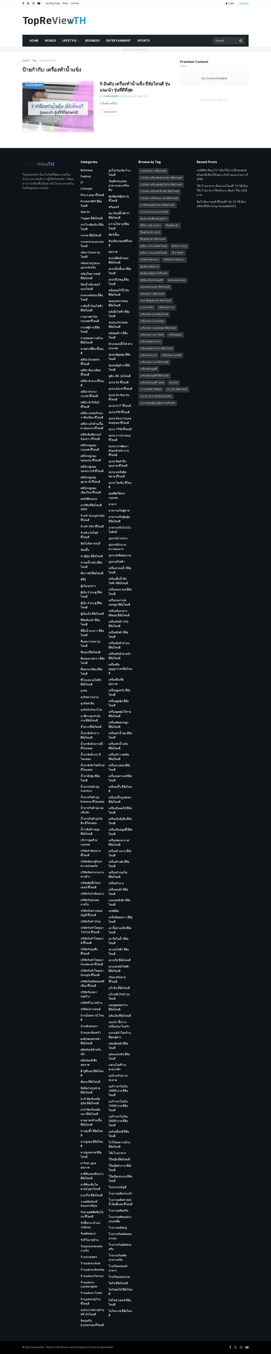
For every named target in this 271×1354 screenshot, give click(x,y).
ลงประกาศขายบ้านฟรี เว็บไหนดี (92, 1312)
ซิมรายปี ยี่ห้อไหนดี (92, 573)
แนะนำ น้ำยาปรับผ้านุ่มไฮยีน (156, 396)
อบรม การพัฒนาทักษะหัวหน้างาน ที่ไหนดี (119, 450)
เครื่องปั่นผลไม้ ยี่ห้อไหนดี (120, 810)
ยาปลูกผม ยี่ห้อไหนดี (92, 1144)
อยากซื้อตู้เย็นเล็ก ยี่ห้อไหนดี (155, 300)
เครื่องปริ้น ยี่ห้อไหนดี (120, 789)
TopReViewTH (111, 96)
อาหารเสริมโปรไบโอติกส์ (120, 530)
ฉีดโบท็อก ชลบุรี (90, 543)
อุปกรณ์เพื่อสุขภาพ (120, 555)
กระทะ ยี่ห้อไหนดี (91, 235)
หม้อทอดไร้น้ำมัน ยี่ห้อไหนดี (119, 292)
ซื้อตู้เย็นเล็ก (172, 225)
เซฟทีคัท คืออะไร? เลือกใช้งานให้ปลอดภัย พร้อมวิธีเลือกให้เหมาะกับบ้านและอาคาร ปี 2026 (222, 174)
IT (82, 183)
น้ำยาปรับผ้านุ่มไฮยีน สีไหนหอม (92, 821)
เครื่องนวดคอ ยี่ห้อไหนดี (119, 767)
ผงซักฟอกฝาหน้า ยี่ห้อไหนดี (91, 1041)
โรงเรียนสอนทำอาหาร (118, 1268)
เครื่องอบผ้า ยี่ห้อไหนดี (118, 892)
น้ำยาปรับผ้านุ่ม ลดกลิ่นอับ (92, 810)
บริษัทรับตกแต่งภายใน (90, 902)
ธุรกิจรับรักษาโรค (91, 710)
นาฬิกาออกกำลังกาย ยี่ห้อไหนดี (90, 718)
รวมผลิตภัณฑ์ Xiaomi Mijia (89, 1204)
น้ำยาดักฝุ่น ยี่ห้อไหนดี (90, 778)
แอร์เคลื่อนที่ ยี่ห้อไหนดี (119, 1134)
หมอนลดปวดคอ (176, 280)
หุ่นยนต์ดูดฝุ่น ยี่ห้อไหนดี (119, 357)
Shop (65, 3)
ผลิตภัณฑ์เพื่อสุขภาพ (89, 1062)
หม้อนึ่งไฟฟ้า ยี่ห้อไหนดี (119, 314)
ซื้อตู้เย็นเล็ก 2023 (150, 232)
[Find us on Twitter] (28, 3)
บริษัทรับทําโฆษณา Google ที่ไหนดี (92, 973)
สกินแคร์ (114, 207)
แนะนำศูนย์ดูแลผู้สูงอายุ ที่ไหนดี (157, 403)
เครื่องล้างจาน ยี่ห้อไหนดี (120, 853)
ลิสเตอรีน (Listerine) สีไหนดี (92, 1323)
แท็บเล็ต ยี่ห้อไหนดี (120, 1016)
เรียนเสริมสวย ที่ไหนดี (117, 979)
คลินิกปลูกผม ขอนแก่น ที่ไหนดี (91, 458)
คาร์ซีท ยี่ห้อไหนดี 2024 (91, 507)
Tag (34, 60)
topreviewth (37, 1347)
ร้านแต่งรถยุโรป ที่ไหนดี (90, 1301)
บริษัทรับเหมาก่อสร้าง (89, 994)
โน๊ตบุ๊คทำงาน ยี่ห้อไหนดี (120, 1168)
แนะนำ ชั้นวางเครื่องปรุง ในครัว (119, 1024)
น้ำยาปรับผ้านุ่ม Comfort (90, 789)
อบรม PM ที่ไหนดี (119, 412)
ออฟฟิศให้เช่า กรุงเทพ (117, 495)
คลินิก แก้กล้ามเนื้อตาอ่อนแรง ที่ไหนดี (92, 426)
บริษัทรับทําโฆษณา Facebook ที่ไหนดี (92, 962)
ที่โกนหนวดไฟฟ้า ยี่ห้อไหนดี (91, 682)
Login (231, 3)
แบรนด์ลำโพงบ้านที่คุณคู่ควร (120, 1035)
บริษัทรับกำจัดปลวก (92, 894)
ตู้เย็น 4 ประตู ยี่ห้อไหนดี (91, 605)
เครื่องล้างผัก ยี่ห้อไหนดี (119, 864)
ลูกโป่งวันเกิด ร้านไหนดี (119, 172)
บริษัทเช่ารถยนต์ (91, 1009)
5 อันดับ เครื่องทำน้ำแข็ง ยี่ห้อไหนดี (159, 191)
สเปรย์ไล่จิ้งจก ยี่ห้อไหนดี (120, 271)
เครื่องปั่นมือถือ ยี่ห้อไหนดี (120, 821)
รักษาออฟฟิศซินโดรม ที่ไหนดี (92, 1214)
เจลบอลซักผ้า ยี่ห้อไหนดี (119, 902)
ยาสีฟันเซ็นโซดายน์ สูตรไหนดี (90, 1187)
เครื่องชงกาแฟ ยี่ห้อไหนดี (120, 592)
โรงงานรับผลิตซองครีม (120, 1247)
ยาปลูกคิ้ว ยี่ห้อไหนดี (92, 1133)
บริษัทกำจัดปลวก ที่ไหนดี (91, 853)
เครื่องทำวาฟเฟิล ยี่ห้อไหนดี (119, 757)
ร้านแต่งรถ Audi (90, 1263)
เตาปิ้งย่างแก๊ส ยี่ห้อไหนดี (120, 930)
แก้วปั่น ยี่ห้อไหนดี (119, 988)
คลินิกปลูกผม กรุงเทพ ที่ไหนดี (90, 447)
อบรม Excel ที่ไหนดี (120, 389)
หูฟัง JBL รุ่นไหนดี (120, 376)
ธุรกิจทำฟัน (87, 703)
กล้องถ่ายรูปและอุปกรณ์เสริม (90, 265)
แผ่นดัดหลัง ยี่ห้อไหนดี (118, 1045)
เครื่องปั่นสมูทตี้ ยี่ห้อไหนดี (120, 832)
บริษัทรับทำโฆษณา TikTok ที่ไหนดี (92, 930)
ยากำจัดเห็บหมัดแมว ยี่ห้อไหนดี (90, 1112)
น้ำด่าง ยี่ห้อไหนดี (91, 727)
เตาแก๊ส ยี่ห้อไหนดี (120, 960)
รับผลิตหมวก (88, 1234)
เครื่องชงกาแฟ (166, 307)
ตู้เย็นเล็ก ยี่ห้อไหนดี (92, 614)
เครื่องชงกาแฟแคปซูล (152, 321)
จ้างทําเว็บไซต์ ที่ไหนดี (89, 535)
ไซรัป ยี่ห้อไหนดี (118, 1283)
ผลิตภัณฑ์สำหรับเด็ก (91, 1052)
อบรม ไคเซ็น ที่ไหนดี (120, 485)
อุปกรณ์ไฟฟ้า (117, 562)
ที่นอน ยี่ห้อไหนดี (90, 652)
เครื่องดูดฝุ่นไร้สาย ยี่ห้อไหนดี (120, 714)
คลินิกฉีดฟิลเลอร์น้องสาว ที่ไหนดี (91, 437)
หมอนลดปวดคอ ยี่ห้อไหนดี (118, 303)
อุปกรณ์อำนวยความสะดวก (117, 547)
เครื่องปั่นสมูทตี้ (148, 369)
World (50, 40)
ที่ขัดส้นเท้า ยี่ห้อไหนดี (90, 622)
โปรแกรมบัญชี (117, 1187)
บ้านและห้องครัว (34, 85)
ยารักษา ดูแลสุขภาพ (88, 1165)
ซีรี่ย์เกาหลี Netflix (150, 225)
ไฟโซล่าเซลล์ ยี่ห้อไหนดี (120, 1302)
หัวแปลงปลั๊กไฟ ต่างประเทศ (121, 346)
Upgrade (244, 3)
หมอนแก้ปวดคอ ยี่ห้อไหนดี (118, 324)
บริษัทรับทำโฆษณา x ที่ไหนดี (92, 941)
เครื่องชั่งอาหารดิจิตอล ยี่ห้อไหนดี (119, 613)
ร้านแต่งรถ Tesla (91, 1293)
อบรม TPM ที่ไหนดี (120, 429)
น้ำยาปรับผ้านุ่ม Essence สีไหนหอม (92, 799)
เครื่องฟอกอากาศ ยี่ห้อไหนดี (119, 842)
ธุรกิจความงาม (90, 697)
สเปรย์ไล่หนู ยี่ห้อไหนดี (119, 282)
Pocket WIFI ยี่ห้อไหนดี (91, 203)
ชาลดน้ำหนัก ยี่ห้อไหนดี (91, 565)
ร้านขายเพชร (89, 1257)
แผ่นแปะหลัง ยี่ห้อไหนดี (119, 1056)
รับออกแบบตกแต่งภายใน (91, 1248)
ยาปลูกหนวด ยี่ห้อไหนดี (91, 1154)
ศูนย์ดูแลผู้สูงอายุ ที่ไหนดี (119, 198)
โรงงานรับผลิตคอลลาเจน (120, 1236)
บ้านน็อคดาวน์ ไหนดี (92, 1018)
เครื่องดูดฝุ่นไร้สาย (150, 341)
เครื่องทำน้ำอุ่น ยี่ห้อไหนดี (120, 735)
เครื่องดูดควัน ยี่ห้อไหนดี (119, 692)
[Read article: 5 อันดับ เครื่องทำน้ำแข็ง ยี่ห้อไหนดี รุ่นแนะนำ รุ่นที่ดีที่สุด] (58, 106)
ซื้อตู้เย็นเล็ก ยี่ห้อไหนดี (152, 239)
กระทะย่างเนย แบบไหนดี (92, 244)
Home (34, 40)
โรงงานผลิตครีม (118, 1211)
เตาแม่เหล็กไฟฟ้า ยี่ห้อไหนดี (119, 969)
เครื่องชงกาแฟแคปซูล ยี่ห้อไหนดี (119, 602)
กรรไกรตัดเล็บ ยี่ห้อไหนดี (92, 227)
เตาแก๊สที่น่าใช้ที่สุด (150, 389)
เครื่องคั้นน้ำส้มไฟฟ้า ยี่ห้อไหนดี (118, 581)
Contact (74, 3)
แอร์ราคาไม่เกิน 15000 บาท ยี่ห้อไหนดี (118, 1105)
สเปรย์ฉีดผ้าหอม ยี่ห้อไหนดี (118, 260)
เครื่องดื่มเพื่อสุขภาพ (116, 682)
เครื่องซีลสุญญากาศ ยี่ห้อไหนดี (120, 669)
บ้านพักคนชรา (89, 1026)
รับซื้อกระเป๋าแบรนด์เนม (90, 1225)
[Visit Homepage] (54, 21)
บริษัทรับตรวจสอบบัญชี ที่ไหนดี (92, 913)
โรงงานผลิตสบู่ (118, 1228)
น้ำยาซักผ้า (178, 253)
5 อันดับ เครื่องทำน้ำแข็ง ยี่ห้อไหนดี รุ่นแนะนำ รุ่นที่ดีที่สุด (135, 87)
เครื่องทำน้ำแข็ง (47, 60)
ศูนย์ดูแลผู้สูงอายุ (149, 266)
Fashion (86, 176)
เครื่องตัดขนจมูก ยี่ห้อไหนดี (118, 724)
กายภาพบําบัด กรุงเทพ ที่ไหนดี (90, 319)
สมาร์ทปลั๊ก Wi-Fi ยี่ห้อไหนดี (119, 215)
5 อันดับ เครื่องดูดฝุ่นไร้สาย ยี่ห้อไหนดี (161, 184)
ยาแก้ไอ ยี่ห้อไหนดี (92, 1195)
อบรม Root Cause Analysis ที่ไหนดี (120, 420)
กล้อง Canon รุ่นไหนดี (90, 254)
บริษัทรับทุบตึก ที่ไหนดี (89, 951)
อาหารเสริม (146, 307)
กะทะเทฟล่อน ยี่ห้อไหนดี (92, 297)
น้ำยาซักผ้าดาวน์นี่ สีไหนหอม (92, 746)
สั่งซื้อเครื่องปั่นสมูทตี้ (151, 280)
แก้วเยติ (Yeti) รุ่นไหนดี (119, 996)
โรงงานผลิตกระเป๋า (120, 1193)
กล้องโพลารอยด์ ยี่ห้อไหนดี (90, 276)
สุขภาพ (113, 252)
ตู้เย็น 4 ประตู (179, 246)
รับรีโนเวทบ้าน (90, 1240)
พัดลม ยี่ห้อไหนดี (90, 1082)
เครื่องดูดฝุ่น (175, 335)
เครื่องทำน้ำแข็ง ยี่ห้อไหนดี (118, 746)
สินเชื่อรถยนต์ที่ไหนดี (120, 243)
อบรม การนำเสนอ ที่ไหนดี (120, 438)
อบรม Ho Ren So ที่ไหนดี (119, 397)
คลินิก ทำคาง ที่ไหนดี (92, 383)
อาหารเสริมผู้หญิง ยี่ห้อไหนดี (119, 519)
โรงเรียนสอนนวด (119, 1277)
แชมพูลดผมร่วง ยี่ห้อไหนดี (118, 1007)
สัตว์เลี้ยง (114, 235)
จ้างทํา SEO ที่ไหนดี (92, 526)
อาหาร (113, 504)
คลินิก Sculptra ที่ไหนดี (90, 362)
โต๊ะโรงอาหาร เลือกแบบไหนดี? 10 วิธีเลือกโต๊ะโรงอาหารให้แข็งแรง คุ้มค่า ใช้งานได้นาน (222, 190)
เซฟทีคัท (114, 911)
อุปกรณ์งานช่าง (118, 538)
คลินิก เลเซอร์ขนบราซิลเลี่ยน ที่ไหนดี (92, 415)
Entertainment (118, 40)
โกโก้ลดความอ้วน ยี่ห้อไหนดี (119, 1144)
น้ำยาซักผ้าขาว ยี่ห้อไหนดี (90, 735)
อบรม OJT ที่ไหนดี (120, 406)
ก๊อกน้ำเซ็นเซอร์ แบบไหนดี (90, 287)
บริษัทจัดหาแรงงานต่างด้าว (92, 874)
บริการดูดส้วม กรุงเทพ (89, 842)
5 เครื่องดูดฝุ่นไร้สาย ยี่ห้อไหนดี (157, 205)
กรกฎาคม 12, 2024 (132, 96)
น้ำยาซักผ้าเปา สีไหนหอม (91, 757)
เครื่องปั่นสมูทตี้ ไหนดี (152, 382)
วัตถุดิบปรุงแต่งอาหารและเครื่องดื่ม (119, 185)
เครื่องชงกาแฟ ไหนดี (151, 335)
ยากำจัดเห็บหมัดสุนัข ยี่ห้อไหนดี (90, 1101)
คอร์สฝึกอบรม (89, 499)
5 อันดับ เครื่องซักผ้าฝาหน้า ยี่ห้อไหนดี (161, 178)
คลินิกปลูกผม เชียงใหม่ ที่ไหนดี (91, 490)
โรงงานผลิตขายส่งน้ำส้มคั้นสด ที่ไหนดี (120, 1202)
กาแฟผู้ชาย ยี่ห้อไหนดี (90, 329)
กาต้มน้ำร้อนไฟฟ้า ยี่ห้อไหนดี (92, 308)
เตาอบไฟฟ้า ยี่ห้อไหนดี (119, 951)
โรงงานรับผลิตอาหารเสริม (118, 1257)
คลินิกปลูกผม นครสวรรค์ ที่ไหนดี (92, 469)
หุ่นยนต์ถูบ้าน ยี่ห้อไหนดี (119, 367)
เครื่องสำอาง (116, 883)
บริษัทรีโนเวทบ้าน (91, 1003)
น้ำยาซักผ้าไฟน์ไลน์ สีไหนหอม (93, 767)
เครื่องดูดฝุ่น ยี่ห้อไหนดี (119, 703)
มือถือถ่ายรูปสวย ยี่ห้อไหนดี (90, 1090)
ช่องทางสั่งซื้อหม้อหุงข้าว (153, 218)
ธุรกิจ (84, 691)
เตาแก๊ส (173, 382)
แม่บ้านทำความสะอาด (118, 1078)
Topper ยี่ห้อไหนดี (92, 218)
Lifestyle (69, 40)
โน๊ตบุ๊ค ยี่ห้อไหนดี (119, 1159)
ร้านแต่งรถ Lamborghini (89, 1284)
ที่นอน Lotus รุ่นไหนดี (90, 643)
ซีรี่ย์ (83, 580)
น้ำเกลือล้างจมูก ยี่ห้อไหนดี (90, 831)
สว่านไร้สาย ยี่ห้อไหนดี (119, 226)
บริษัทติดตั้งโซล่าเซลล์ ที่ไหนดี (91, 885)
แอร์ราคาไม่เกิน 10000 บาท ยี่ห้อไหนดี (118, 1090)
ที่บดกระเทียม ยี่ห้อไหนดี (91, 671)
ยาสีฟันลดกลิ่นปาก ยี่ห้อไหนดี (92, 1176)
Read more (112, 112)
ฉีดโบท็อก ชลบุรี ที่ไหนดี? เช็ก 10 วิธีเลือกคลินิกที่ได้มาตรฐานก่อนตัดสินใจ (221, 204)
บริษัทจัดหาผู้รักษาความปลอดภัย (91, 864)
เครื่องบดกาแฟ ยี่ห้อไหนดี (120, 778)
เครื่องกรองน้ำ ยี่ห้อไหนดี (120, 570)
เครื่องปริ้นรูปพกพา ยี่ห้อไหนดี (120, 799)
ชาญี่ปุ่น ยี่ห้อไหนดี (92, 556)
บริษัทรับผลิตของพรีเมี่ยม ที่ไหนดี (92, 983)
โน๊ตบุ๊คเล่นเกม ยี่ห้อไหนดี (120, 1178)
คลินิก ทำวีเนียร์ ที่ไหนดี (90, 404)
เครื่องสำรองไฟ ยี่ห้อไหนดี (118, 874)
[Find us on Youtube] (38, 3)
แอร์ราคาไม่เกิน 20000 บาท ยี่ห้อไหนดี (118, 1121)
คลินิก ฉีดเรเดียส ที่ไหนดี (91, 372)
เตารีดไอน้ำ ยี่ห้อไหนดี (118, 941)
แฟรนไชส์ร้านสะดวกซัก (117, 1067)
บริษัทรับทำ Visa (91, 921)
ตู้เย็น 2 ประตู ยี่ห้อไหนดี (91, 594)
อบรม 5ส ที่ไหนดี (119, 382)
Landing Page (52, 3)
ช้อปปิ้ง (85, 550)
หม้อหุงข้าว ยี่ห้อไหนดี (118, 335)
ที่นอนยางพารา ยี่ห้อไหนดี (93, 661)
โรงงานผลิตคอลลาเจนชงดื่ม (120, 1219)
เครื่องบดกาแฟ (148, 355)
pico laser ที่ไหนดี (92, 195)
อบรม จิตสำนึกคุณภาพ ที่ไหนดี (118, 463)
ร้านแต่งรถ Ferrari (92, 1276)
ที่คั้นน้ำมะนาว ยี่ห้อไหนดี (92, 633)
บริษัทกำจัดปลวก (149, 259)
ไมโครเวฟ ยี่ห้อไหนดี (120, 1313)
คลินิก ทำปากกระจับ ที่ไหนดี (89, 394)
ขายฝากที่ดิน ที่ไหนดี (92, 351)
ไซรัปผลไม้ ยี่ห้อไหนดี (121, 1292)
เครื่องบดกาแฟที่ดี (171, 355)
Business (92, 40)
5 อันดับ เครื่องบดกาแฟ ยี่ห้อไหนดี (159, 198)
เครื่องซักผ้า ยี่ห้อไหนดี (118, 634)
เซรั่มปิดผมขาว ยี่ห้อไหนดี (121, 919)
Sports (143, 40)
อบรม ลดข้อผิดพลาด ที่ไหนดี (117, 474)
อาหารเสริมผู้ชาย (119, 511)
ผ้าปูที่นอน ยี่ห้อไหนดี (92, 1073)
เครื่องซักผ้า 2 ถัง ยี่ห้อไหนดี (118, 624)
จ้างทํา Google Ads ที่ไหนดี (93, 518)
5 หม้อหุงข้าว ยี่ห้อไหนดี (153, 171)
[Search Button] (241, 40)
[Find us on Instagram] (33, 3)
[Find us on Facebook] (23, 3)
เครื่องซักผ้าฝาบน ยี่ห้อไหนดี (119, 645)
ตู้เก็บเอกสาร (88, 586)
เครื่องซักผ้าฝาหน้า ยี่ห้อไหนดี (120, 656)
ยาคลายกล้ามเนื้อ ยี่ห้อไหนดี (91, 1122)
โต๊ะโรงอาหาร (117, 1153)
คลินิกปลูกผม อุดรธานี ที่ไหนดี (90, 479)
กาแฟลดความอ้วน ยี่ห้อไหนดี (92, 340)
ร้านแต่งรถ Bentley (92, 1270)
